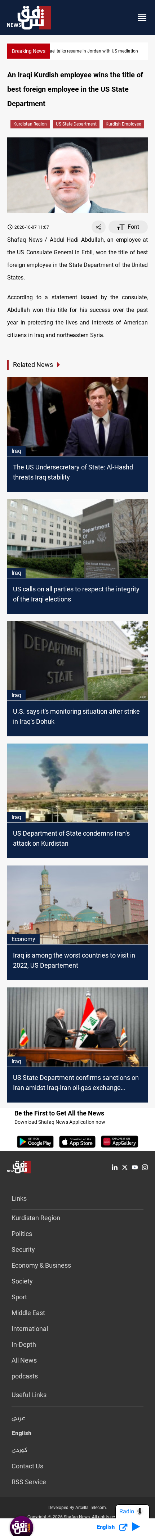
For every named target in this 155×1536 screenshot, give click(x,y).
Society (22, 1281)
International (30, 1328)
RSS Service (29, 1482)
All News (24, 1360)
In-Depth (24, 1344)
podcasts (25, 1376)
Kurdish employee (123, 124)
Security (23, 1249)
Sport (19, 1297)
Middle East (28, 1313)
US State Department (76, 124)
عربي (18, 1418)
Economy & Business (41, 1265)
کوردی (19, 1450)
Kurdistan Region (30, 124)
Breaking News (28, 51)
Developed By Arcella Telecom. (77, 1507)
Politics (22, 1233)
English (21, 1434)
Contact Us (27, 1466)
